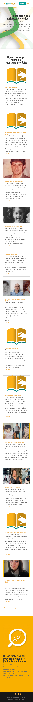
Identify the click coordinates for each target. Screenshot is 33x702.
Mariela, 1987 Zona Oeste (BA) (14, 443)
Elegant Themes (20, 697)
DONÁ (22, 3)
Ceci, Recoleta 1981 (11, 254)
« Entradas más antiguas (10, 608)
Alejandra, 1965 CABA (11, 348)
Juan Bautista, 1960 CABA (13, 395)
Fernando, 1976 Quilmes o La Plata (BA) (15, 300)
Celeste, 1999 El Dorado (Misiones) (15, 533)
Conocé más (22, 39)
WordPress (21, 699)
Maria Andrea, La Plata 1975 (13, 227)
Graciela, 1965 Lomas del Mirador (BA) (15, 581)
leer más (7, 107)
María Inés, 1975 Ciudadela (13, 488)
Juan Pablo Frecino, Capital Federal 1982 (15, 133)
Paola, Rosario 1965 (11, 88)
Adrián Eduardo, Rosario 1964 (14, 182)
